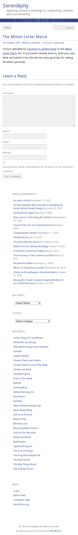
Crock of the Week (22, 378)
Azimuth (17, 351)
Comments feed (21, 500)
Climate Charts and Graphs (27, 360)
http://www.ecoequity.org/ (27, 405)
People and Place (22, 437)
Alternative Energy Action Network (30, 346)
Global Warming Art (23, 392)
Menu (7, 27)
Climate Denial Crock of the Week (30, 365)
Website (7, 152)
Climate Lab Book (22, 369)
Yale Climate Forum (23, 468)
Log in (16, 490)
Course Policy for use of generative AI (33, 225)
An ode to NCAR (21, 200)
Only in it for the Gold (24, 432)
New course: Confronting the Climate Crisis (35, 217)
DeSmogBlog (20, 387)
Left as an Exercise (22, 414)
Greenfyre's (19, 396)
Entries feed (19, 495)
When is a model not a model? (28, 267)
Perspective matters (23, 263)
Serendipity (16, 6)
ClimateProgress (21, 374)
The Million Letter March (25, 37)
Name (7, 131)
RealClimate (19, 441)
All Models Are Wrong (24, 342)
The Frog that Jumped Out (26, 455)
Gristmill (17, 401)
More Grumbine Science (25, 428)
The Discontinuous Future (26, 241)
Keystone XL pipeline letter (42, 49)
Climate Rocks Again (23, 212)
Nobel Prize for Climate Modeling (30, 246)
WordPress (55, 531)
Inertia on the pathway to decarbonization (35, 272)
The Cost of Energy (23, 450)
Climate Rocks (20, 237)
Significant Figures (22, 446)
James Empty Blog (22, 410)
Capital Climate (21, 355)
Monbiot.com (20, 423)
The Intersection (21, 459)
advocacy (59, 42)
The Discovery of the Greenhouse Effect (33, 255)
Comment (9, 93)
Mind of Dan (19, 419)
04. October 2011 (12, 42)
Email (6, 142)
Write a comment (31, 42)
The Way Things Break (24, 464)
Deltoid (17, 383)
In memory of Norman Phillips (28, 251)
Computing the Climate (25, 232)
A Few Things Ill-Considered (28, 337)
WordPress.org (21, 504)
